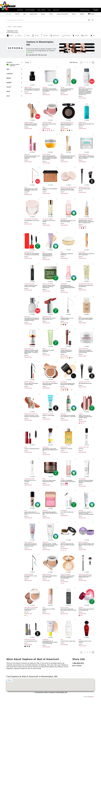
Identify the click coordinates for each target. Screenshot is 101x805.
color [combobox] (9, 87)
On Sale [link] (9, 14)
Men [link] (25, 14)
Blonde (65, 130)
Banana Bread (61, 389)
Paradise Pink (45, 130)
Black (25, 646)
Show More (29, 52)
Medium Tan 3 (63, 550)
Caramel (67, 130)
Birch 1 (63, 357)
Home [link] (51, 14)
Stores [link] (74, 14)
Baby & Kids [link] (33, 14)
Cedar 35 (69, 357)
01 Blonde (61, 324)
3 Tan (61, 583)
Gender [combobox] (9, 82)
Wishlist (92, 14)
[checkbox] (10, 35)
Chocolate (69, 130)
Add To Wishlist (39, 67)
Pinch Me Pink (49, 130)
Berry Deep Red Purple (81, 228)
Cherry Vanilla (79, 423)
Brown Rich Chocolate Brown (83, 228)
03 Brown (63, 324)
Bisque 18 (65, 357)
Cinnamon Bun (67, 389)
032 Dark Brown (65, 324)
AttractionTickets (96, 10)
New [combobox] (8, 69)
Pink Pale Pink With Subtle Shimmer (85, 228)
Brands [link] (82, 14)
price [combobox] (8, 91)
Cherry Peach (65, 389)
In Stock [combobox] (9, 62)
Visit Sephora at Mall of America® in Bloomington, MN (51, 692)
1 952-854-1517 (33, 55)
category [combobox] (10, 73)
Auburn (63, 130)
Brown (29, 646)
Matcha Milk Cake (69, 389)
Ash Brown (61, 130)
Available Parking (85, 10)
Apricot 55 (61, 357)
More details (77, 666)
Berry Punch (43, 130)
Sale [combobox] (8, 96)
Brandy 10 (67, 357)
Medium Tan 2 (61, 550)
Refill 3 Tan (63, 583)
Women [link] (17, 14)
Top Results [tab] (12, 31)
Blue (27, 646)
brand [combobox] (9, 78)
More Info (43, 55)
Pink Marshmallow (83, 423)
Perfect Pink (47, 130)
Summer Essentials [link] (62, 14)
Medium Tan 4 (65, 550)
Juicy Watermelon (81, 423)
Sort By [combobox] (27, 62)
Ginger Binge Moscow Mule (25, 615)
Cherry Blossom (63, 389)
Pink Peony (51, 130)
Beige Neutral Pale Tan (79, 228)
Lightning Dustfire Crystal (27, 615)
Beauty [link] (43, 14)
